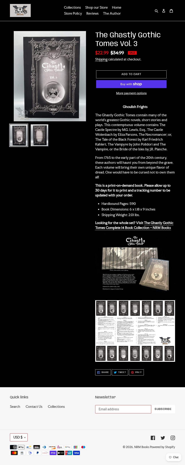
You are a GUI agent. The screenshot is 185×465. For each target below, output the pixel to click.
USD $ (17, 437)
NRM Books (141, 447)
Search (15, 406)
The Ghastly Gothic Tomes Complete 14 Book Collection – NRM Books (134, 225)
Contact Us (34, 406)
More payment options (131, 93)
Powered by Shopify (162, 447)
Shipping (101, 59)
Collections (56, 406)
